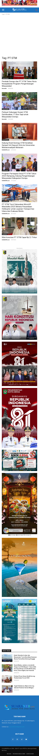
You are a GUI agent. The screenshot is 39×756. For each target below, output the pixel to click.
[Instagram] (17, 739)
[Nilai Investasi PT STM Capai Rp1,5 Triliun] (19, 226)
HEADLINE (4, 234)
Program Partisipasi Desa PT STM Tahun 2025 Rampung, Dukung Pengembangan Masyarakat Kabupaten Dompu (19, 176)
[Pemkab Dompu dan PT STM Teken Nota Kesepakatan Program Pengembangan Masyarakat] (19, 70)
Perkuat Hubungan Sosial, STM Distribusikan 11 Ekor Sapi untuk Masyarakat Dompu (15, 114)
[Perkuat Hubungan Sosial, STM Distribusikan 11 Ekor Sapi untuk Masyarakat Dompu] (19, 101)
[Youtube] (26, 739)
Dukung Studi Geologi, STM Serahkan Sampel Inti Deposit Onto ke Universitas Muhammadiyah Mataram (18, 145)
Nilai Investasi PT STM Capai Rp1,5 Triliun (19, 237)
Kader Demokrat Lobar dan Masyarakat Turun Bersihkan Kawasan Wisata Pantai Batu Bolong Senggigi (25, 657)
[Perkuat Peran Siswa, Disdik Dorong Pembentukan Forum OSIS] (7, 679)
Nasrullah (4, 88)
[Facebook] (13, 739)
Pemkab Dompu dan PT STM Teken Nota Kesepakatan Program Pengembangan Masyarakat (19, 83)
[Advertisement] (19, 35)
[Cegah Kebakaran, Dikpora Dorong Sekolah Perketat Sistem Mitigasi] (7, 689)
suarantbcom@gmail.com (16, 727)
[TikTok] (21, 739)
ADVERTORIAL (5, 78)
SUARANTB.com (6, 150)
